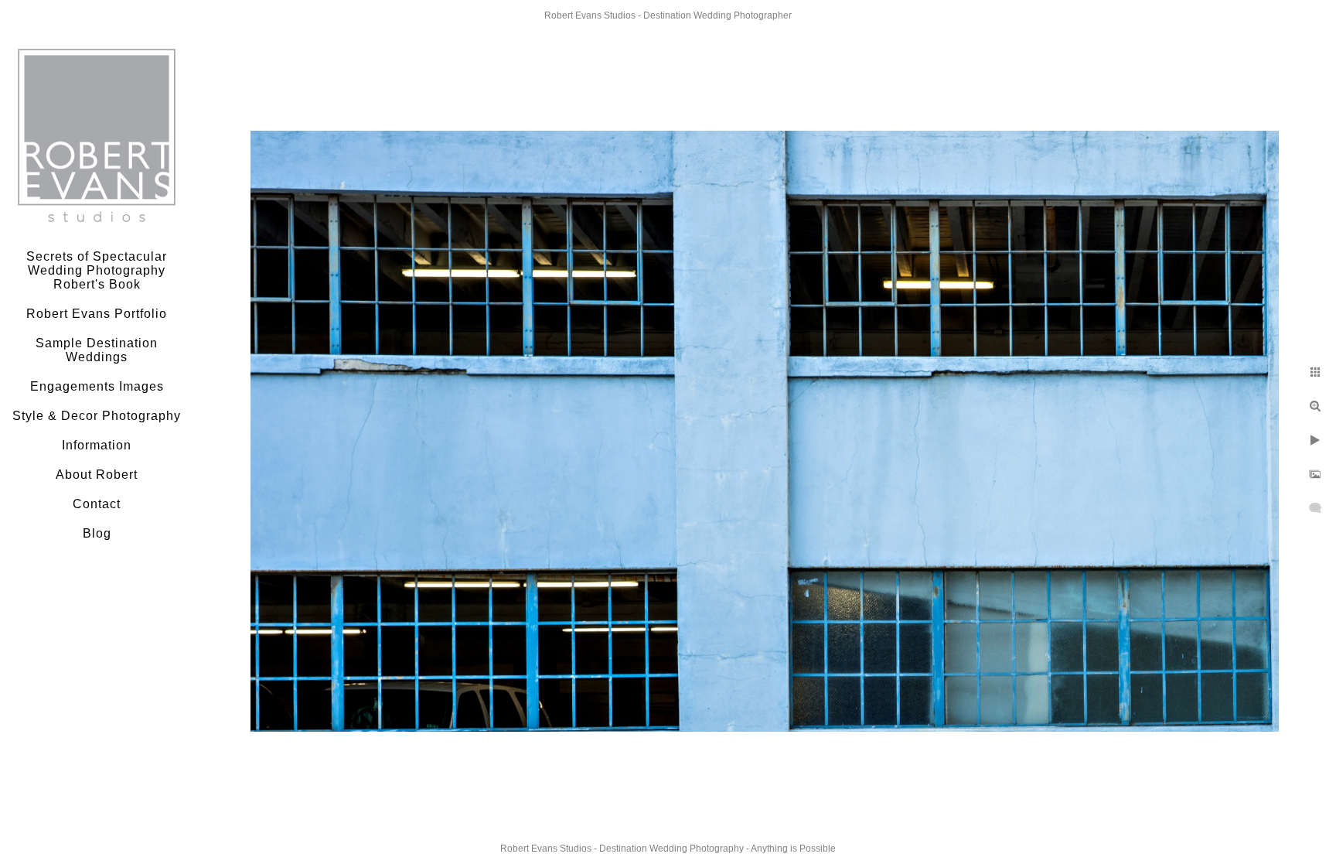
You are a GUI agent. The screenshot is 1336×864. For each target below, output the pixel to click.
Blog (97, 533)
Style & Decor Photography (96, 415)
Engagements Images (97, 386)
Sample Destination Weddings (97, 350)
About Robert (97, 474)
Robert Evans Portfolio (96, 313)
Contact (97, 504)
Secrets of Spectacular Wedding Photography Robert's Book (96, 270)
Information (96, 445)
